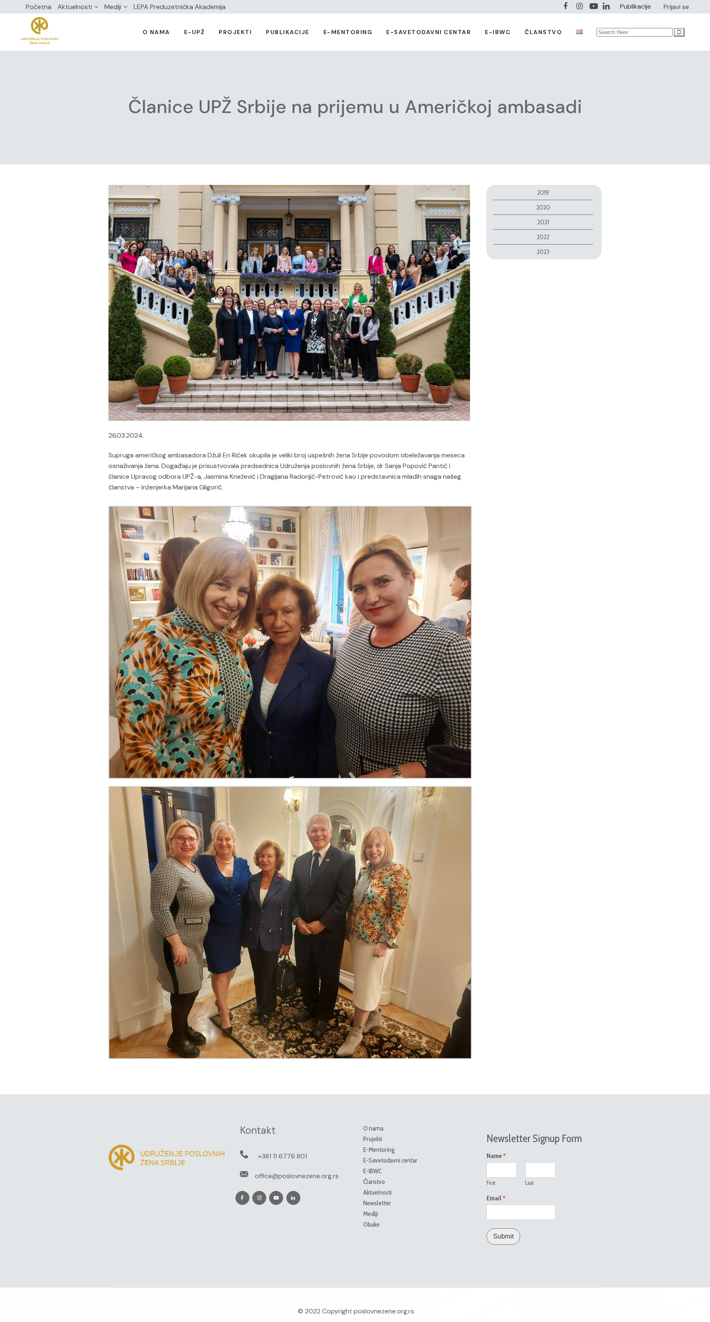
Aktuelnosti (75, 6)
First (491, 1182)
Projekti (372, 1139)
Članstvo (374, 1182)
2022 (543, 237)
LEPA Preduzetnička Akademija (180, 6)
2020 (543, 207)
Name (496, 1156)
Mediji (112, 6)
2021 (543, 222)
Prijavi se (676, 6)
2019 (543, 192)
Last (529, 1182)
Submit (503, 1236)
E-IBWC (372, 1171)
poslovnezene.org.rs (384, 1311)
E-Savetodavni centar (390, 1160)
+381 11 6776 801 (282, 1156)
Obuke (371, 1224)
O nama (373, 1128)
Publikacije (635, 6)
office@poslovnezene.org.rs (297, 1176)
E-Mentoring (378, 1150)
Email (496, 1198)
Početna (38, 6)
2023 (543, 252)
